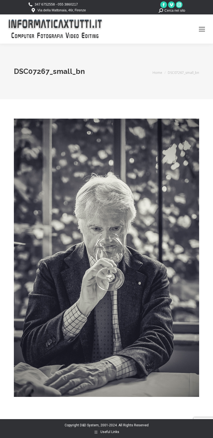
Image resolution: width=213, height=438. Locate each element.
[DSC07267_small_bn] (106, 258)
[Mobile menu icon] (201, 29)
